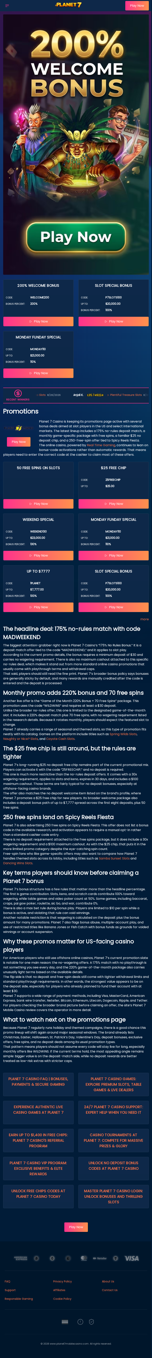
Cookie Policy (62, 1299)
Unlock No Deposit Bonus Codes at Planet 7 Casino (114, 1165)
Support (10, 1290)
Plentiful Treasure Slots (95, 395)
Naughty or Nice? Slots (20, 739)
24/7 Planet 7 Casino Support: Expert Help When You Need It (113, 1109)
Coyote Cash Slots (60, 739)
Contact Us (110, 1290)
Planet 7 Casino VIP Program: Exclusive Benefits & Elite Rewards (38, 1168)
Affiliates (59, 1290)
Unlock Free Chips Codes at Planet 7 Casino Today (38, 1193)
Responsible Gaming (19, 1299)
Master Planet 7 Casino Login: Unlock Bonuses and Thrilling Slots (113, 1196)
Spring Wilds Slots (123, 734)
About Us (108, 1281)
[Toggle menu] (7, 6)
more (144, 619)
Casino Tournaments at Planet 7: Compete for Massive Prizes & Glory (113, 1140)
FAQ (7, 1281)
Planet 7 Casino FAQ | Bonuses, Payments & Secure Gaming (38, 1081)
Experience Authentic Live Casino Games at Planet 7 (38, 1109)
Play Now (137, 5)
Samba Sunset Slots (114, 858)
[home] (68, 8)
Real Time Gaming (101, 445)
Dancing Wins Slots (17, 863)
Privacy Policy (62, 1281)
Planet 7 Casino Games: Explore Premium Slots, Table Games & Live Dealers (114, 1084)
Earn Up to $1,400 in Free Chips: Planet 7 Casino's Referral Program (38, 1140)
